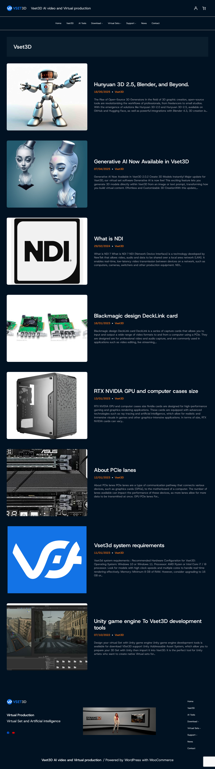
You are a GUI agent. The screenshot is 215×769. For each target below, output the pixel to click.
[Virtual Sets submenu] (120, 23)
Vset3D (119, 92)
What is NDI (108, 238)
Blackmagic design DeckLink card (136, 316)
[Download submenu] (102, 23)
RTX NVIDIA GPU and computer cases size (146, 391)
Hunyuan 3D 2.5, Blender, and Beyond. (141, 84)
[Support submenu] (135, 23)
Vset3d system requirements (129, 545)
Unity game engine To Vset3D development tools (148, 624)
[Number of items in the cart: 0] (204, 8)
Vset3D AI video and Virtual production (61, 8)
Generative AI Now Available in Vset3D (141, 161)
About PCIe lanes (115, 470)
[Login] (195, 8)
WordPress (132, 760)
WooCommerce (161, 760)
